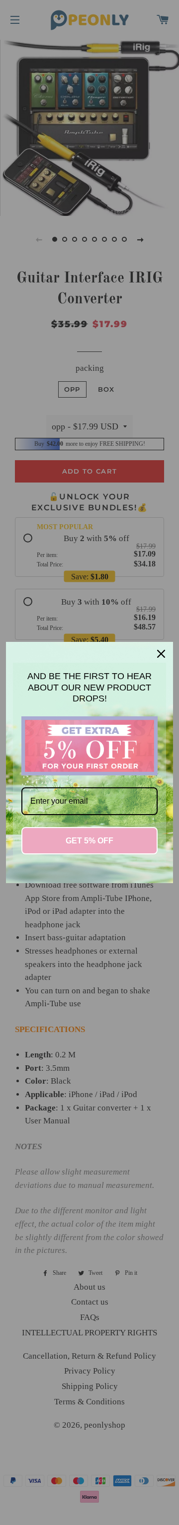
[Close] (161, 654)
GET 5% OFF (89, 840)
